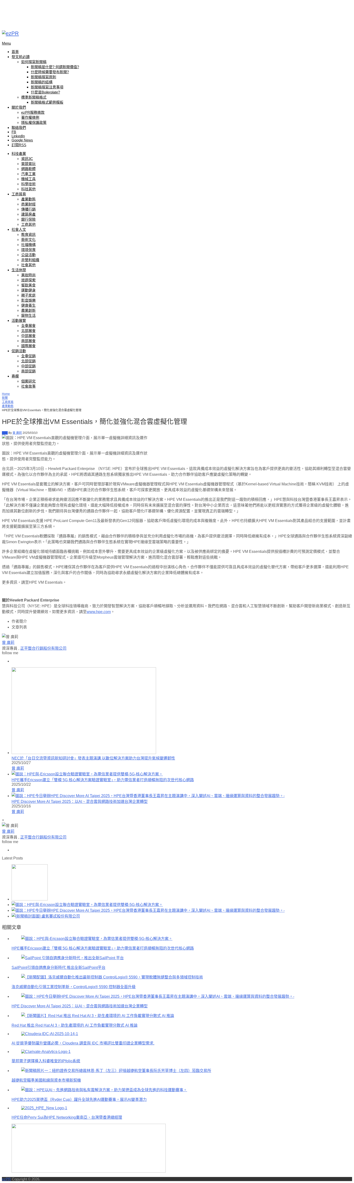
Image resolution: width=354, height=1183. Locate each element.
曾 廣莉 (17, 433)
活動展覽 (19, 320)
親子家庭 (28, 295)
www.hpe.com (99, 612)
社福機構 (28, 245)
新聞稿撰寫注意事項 (47, 87)
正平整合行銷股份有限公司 (43, 648)
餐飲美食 (28, 285)
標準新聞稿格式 (33, 97)
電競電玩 (28, 164)
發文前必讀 (21, 57)
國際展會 (28, 346)
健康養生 (28, 305)
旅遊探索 (28, 280)
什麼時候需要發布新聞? (50, 72)
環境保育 (28, 250)
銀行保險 (28, 219)
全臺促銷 (28, 356)
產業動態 (28, 199)
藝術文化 (28, 240)
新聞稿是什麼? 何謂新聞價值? (55, 67)
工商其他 (28, 224)
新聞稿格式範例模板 (47, 102)
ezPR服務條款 (33, 112)
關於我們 (19, 107)
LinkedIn (18, 136)
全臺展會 (28, 326)
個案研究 (28, 381)
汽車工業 (28, 174)
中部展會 (28, 336)
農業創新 (28, 310)
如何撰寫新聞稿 (33, 62)
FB (14, 132)
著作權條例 (30, 117)
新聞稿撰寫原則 (43, 77)
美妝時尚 (28, 275)
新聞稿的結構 (41, 82)
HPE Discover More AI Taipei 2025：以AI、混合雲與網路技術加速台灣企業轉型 (80, 802)
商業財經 (28, 204)
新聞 (5, 398)
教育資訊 (28, 234)
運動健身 (28, 290)
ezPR (6, 1179)
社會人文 (19, 229)
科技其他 (28, 189)
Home (6, 394)
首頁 (15, 52)
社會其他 (28, 265)
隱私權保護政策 (33, 122)
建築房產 (28, 214)
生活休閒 (19, 270)
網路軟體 (28, 169)
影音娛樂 (28, 300)
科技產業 (19, 154)
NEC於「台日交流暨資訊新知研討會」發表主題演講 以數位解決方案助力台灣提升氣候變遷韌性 (93, 758)
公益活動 (28, 255)
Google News (22, 140)
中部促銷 (28, 366)
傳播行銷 (28, 209)
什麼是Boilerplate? (45, 92)
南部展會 (28, 341)
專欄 (15, 376)
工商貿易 (19, 194)
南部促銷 (28, 371)
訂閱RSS (19, 145)
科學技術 (28, 184)
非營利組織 (30, 260)
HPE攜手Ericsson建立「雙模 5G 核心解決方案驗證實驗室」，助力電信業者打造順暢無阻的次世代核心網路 (103, 780)
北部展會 (28, 331)
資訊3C (27, 159)
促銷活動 (19, 351)
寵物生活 (28, 315)
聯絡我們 (19, 128)
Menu (6, 43)
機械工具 (28, 179)
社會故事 (28, 386)
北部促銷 (28, 361)
